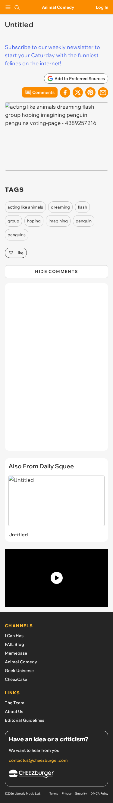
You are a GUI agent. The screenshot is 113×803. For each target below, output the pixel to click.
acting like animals (25, 207)
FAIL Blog (14, 644)
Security (81, 793)
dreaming (60, 207)
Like (19, 253)
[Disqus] (56, 370)
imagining (58, 221)
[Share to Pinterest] (90, 92)
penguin (84, 221)
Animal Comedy (58, 7)
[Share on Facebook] (65, 92)
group (13, 221)
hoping (34, 221)
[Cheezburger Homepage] (56, 775)
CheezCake (16, 679)
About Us (14, 711)
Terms (53, 793)
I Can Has (14, 635)
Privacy (66, 793)
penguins (17, 234)
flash (82, 207)
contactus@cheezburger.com (38, 760)
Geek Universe (19, 670)
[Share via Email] (103, 92)
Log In (102, 7)
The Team (14, 702)
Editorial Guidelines (24, 720)
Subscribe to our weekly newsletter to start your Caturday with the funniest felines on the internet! (52, 55)
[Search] (17, 7)
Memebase (16, 653)
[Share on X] (78, 92)
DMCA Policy (99, 793)
